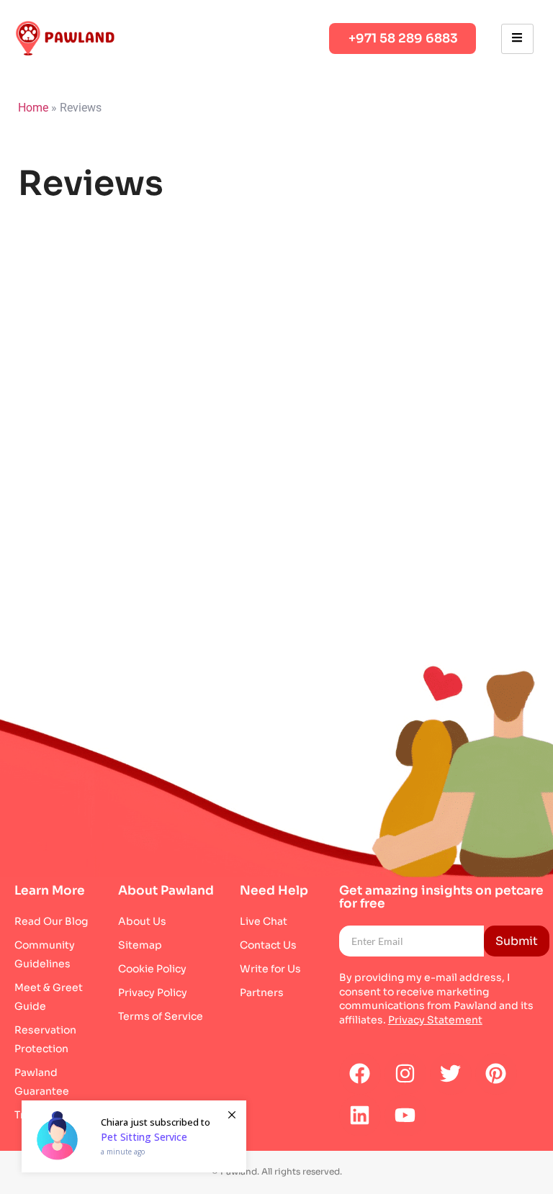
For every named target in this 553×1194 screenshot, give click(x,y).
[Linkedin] (360, 1115)
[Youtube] (405, 1115)
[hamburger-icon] (517, 39)
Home (33, 107)
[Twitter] (451, 1074)
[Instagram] (405, 1074)
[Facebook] (360, 1074)
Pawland (475, 1005)
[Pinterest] (496, 1074)
